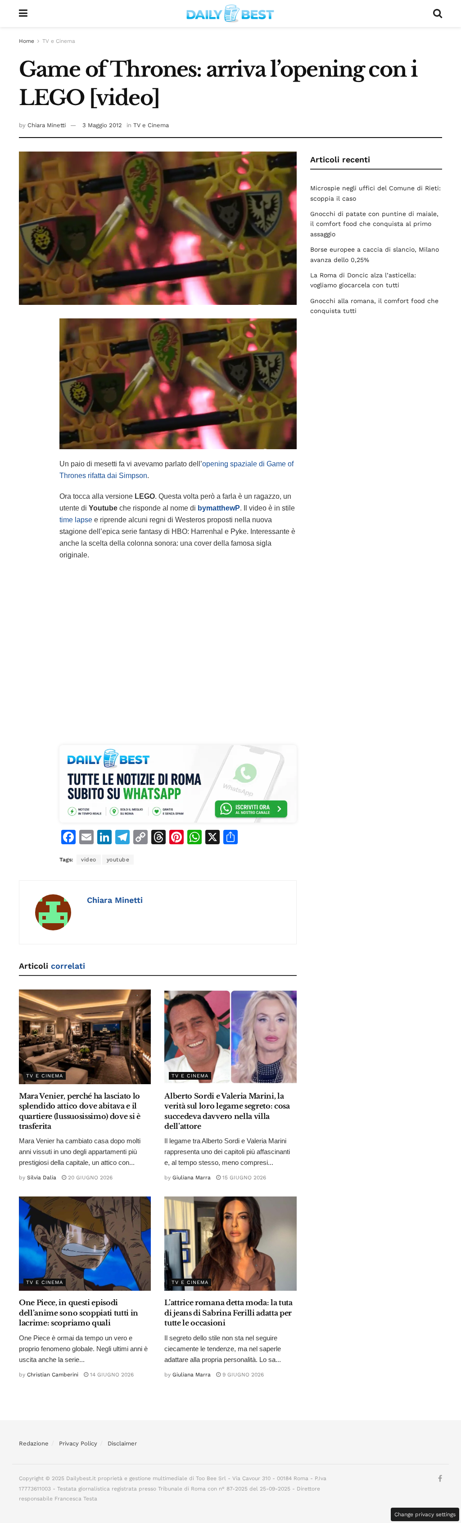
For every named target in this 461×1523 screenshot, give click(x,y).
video (88, 859)
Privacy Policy (78, 1443)
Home (26, 41)
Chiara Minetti (46, 125)
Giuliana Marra (191, 1177)
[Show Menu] (23, 13)
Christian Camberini (52, 1374)
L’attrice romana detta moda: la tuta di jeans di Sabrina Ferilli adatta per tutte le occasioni (228, 1312)
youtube (118, 859)
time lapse (75, 520)
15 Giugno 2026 (243, 1177)
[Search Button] (437, 13)
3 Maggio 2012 (102, 125)
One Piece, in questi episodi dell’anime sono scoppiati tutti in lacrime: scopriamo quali (78, 1312)
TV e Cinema (58, 41)
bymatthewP (219, 508)
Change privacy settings (425, 1514)
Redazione (34, 1443)
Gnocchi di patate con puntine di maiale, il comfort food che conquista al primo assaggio (374, 224)
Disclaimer (122, 1443)
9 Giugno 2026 (242, 1374)
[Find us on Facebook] (440, 1478)
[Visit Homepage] (230, 14)
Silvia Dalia (41, 1177)
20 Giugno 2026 (89, 1177)
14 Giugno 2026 (111, 1374)
